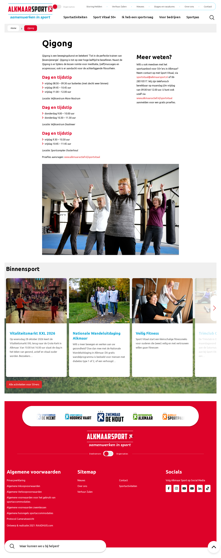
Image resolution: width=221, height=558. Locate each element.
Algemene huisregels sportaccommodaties (30, 513)
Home (13, 28)
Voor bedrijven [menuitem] (169, 17)
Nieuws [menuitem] (140, 6)
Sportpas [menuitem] (192, 17)
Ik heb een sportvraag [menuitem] (137, 17)
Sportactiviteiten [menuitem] (75, 17)
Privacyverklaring (16, 480)
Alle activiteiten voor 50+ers (24, 384)
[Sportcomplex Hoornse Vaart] (78, 416)
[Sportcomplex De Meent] (46, 416)
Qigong (30, 28)
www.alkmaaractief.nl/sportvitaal (82, 157)
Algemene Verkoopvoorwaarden (24, 491)
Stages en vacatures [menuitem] (164, 6)
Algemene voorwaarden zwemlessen (26, 507)
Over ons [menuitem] (189, 6)
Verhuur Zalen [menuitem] (119, 6)
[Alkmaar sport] (31, 12)
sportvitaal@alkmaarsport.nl (152, 77)
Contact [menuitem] (208, 6)
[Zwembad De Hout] (110, 416)
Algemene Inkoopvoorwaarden (23, 486)
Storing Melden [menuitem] (94, 6)
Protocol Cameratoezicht (20, 519)
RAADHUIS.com (44, 525)
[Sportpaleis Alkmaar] (175, 416)
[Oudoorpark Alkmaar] (143, 416)
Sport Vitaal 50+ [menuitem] (104, 17)
